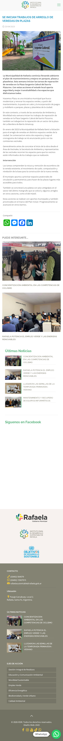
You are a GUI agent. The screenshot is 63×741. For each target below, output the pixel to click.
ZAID (37, 725)
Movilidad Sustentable (19, 680)
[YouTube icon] (31, 729)
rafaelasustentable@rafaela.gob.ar (25, 583)
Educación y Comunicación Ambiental (26, 674)
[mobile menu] (58, 4)
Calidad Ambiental (17, 701)
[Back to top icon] (31, 716)
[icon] (35, 729)
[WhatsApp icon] (40, 729)
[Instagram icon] (27, 729)
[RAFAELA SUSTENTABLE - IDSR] (31, 4)
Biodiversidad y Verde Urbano (22, 695)
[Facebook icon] (23, 729)
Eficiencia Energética (18, 690)
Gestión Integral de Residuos (22, 669)
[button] (56, 734)
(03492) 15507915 (18, 580)
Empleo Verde (15, 685)
